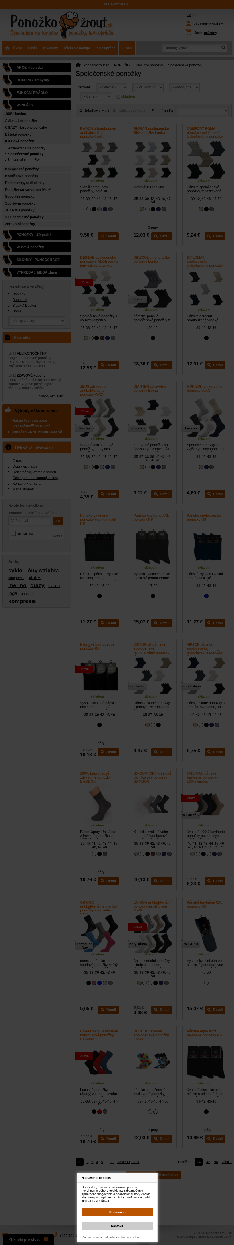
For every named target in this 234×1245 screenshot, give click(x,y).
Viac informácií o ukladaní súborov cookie (110, 1237)
